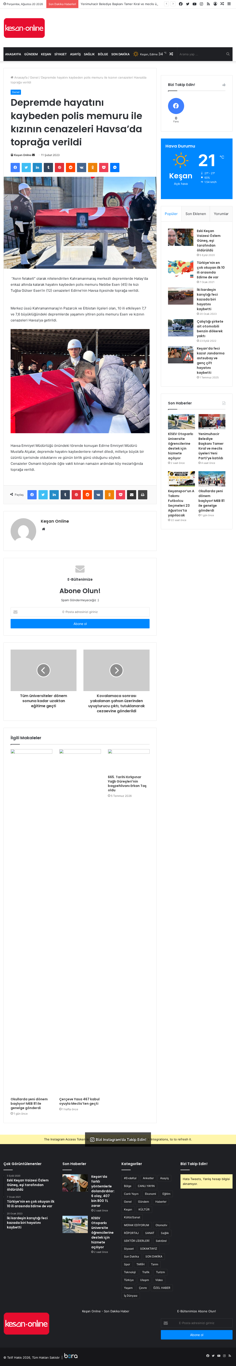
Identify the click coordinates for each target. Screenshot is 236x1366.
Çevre (143, 1287)
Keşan (46, 54)
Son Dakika (120, 54)
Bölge (103, 54)
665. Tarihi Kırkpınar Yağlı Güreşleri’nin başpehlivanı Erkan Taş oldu (127, 783)
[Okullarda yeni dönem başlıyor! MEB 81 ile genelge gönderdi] (31, 922)
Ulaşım (144, 1280)
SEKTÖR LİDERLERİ (136, 1240)
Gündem (31, 54)
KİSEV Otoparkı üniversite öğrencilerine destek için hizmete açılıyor (180, 446)
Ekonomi (150, 1193)
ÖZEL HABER (161, 1287)
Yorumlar (221, 214)
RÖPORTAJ (131, 1233)
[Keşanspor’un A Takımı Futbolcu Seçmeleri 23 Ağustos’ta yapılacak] (181, 478)
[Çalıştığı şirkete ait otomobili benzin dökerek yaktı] (180, 327)
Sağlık (89, 54)
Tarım (154, 1264)
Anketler (148, 1178)
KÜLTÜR (144, 1209)
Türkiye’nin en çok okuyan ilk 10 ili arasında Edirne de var (211, 270)
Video (159, 1280)
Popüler (171, 214)
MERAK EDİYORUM (136, 1225)
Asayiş (75, 54)
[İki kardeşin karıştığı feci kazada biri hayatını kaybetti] (180, 296)
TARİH (140, 1264)
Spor (127, 1264)
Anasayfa (13, 54)
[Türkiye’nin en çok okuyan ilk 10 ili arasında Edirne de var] (180, 269)
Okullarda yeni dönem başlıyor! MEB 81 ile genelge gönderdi (29, 1103)
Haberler (160, 1201)
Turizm (160, 1272)
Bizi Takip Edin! (194, 1163)
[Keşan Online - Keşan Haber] (24, 28)
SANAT (149, 1233)
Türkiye (129, 1280)
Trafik (146, 1272)
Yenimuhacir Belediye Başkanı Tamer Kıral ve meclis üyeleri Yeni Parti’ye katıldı (136, 4)
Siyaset (60, 54)
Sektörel (161, 1240)
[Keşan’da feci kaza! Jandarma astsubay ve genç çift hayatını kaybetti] (180, 354)
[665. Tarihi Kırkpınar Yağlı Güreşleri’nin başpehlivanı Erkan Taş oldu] (129, 761)
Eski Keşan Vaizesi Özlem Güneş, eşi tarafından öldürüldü (209, 241)
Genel (34, 77)
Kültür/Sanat (132, 1217)
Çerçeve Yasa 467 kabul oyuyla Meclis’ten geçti (79, 1101)
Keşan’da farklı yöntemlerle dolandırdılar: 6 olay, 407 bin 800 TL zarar (103, 1191)
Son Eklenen (196, 214)
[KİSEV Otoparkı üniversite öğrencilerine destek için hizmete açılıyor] (181, 421)
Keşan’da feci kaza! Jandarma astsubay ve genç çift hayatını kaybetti (210, 360)
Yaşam (128, 1287)
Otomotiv (161, 1225)
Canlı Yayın (131, 1193)
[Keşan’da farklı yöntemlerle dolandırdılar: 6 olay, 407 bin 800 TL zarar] (75, 1183)
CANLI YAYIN (146, 1186)
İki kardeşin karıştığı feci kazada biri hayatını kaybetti (207, 299)
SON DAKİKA (153, 1256)
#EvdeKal (130, 1178)
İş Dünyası (130, 1295)
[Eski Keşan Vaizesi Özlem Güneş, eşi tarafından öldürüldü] (180, 237)
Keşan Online (22, 155)
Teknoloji (130, 1272)
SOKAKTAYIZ (148, 1248)
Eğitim (166, 1193)
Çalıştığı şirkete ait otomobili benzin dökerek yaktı (210, 328)
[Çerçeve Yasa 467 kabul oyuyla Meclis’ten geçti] (80, 922)
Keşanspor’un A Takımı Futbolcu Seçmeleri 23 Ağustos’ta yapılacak (181, 503)
